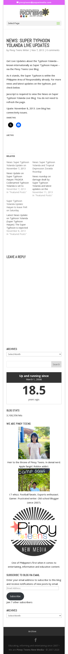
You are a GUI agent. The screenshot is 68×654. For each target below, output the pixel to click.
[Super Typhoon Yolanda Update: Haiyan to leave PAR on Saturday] (19, 217)
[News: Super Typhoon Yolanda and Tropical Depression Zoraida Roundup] (45, 179)
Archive (32, 631)
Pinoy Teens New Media (30, 649)
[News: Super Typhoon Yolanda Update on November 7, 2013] (19, 177)
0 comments (52, 50)
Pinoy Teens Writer (19, 50)
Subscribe (15, 596)
